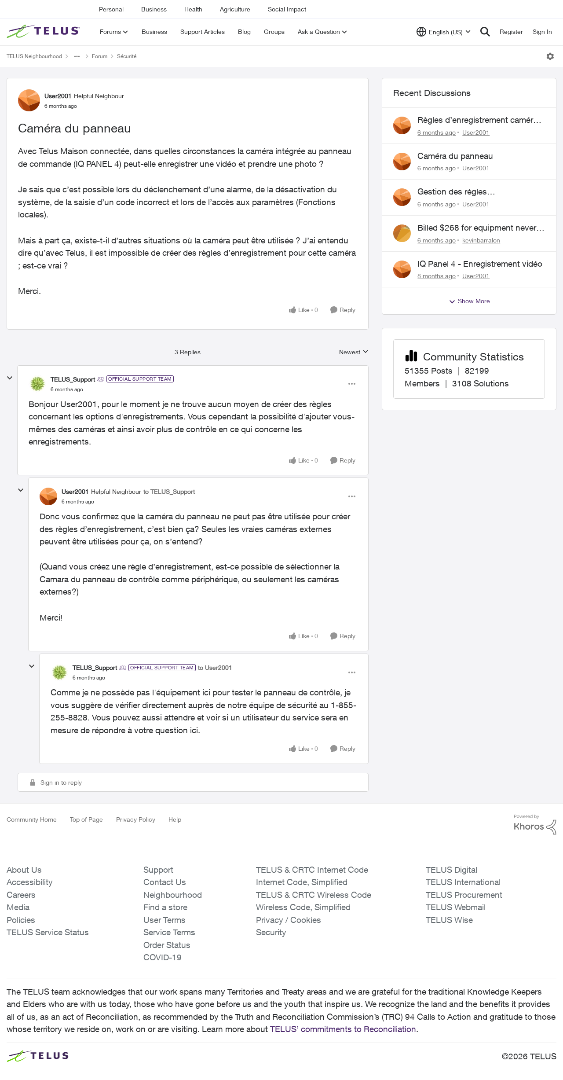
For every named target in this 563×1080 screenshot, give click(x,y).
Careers (21, 895)
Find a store (165, 907)
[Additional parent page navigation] (77, 56)
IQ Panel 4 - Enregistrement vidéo (479, 263)
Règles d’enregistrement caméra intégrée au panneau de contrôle (477, 120)
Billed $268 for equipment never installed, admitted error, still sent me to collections (478, 228)
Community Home (32, 819)
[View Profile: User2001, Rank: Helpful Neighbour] (29, 100)
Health (193, 9)
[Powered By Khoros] (535, 825)
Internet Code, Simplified (301, 882)
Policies (21, 920)
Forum (99, 56)
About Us (24, 869)
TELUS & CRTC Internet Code (312, 869)
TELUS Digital (451, 869)
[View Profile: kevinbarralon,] (402, 233)
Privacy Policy (135, 819)
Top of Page (86, 819)
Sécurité (126, 56)
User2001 (58, 95)
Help (174, 819)
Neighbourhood (172, 895)
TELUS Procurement (464, 895)
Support (158, 869)
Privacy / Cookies (288, 920)
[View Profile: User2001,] (402, 125)
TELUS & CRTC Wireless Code (313, 895)
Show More (474, 301)
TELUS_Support (73, 379)
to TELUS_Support (169, 491)
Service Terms (169, 932)
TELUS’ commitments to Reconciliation (343, 1029)
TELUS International (463, 882)
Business (154, 9)
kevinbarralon (481, 240)
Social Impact (287, 9)
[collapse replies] (9, 378)
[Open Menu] (550, 56)
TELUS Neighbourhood (34, 56)
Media (18, 907)
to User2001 (215, 667)
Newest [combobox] (354, 352)
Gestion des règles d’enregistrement (452, 192)
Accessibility (30, 882)
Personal (111, 9)
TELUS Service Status (48, 932)
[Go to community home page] (44, 32)
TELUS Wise (449, 920)
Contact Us (164, 882)
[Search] (485, 31)
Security (271, 932)
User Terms (164, 920)
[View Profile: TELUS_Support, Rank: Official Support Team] (37, 384)
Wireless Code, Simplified (303, 907)
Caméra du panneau (455, 156)
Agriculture (235, 9)
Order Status (166, 945)
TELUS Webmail (456, 907)
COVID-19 (162, 957)
